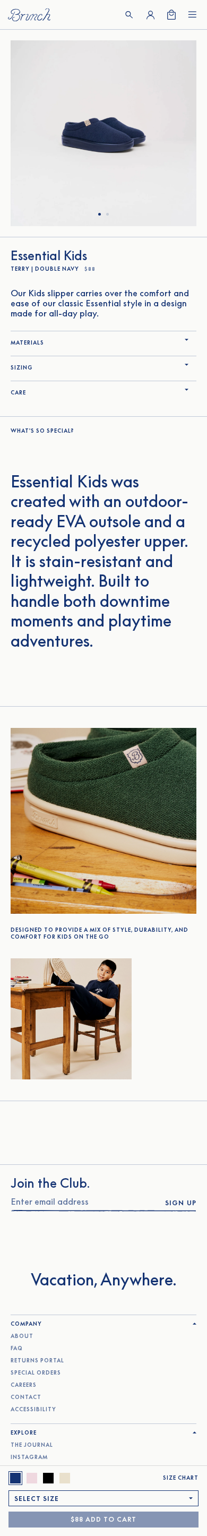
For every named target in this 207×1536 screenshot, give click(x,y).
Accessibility (33, 1409)
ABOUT (22, 1336)
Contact (26, 1397)
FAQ (17, 1348)
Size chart (181, 1477)
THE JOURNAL (32, 1444)
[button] (129, 14)
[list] (103, 133)
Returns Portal (37, 1360)
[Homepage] (29, 14)
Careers (24, 1384)
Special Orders (36, 1372)
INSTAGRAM (29, 1457)
